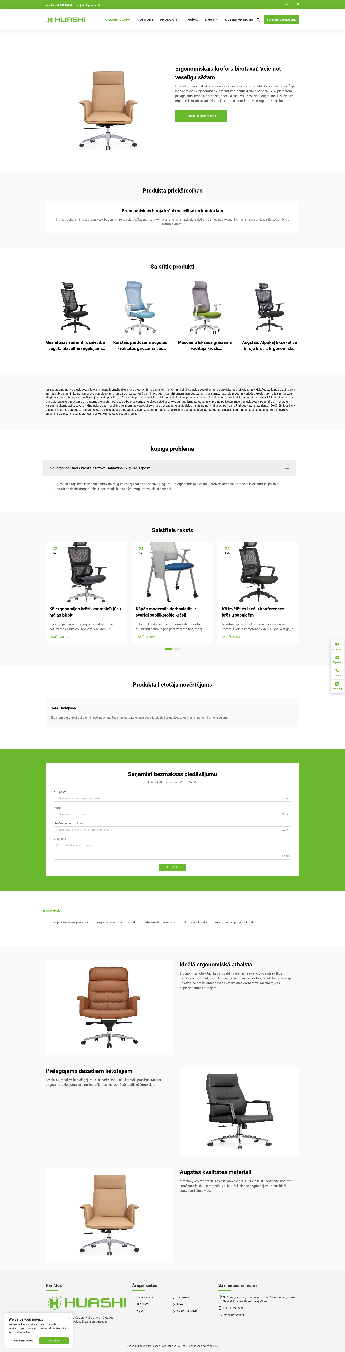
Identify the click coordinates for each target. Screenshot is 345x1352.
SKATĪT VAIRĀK (59, 637)
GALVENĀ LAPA (117, 19)
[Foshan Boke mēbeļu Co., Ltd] (65, 20)
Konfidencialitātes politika (203, 1345)
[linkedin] (297, 4)
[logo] (86, 1303)
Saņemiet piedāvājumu (281, 19)
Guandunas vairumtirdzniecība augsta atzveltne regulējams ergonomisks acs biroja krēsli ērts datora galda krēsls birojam (75, 346)
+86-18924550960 (61, 5)
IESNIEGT (172, 867)
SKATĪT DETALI (75, 307)
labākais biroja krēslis (159, 922)
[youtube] (286, 4)
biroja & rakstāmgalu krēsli (70, 922)
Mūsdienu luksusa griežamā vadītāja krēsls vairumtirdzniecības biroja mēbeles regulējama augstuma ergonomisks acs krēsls (205, 346)
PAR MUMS (145, 19)
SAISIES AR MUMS (238, 19)
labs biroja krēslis (195, 922)
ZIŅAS (209, 19)
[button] (168, 649)
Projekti (193, 19)
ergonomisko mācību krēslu (117, 922)
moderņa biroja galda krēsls (234, 922)
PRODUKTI (168, 19)
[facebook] (292, 4)
